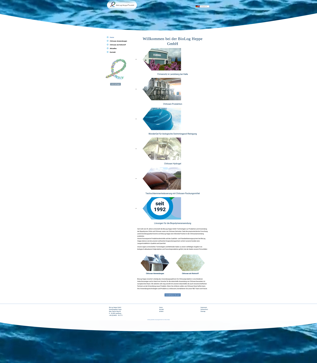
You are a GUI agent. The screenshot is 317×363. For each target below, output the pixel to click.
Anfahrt (161, 311)
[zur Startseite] (122, 6)
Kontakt (113, 52)
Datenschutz (204, 309)
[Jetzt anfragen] (116, 70)
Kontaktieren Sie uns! (173, 295)
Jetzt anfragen (115, 84)
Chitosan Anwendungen (118, 41)
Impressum (204, 307)
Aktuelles (113, 48)
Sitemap (203, 311)
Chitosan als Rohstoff (118, 45)
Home (112, 37)
